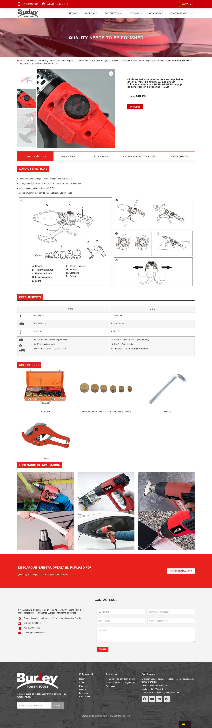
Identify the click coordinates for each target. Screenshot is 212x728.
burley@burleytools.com (57, 4)
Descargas (156, 13)
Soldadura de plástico (66, 60)
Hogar (73, 13)
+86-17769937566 (30, 4)
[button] (192, 13)
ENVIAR (103, 649)
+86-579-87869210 (158, 685)
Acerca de (91, 13)
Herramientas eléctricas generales (41, 60)
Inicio (22, 60)
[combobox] (100, 620)
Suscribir (57, 705)
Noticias (134, 13)
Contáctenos (178, 13)
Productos (112, 13)
